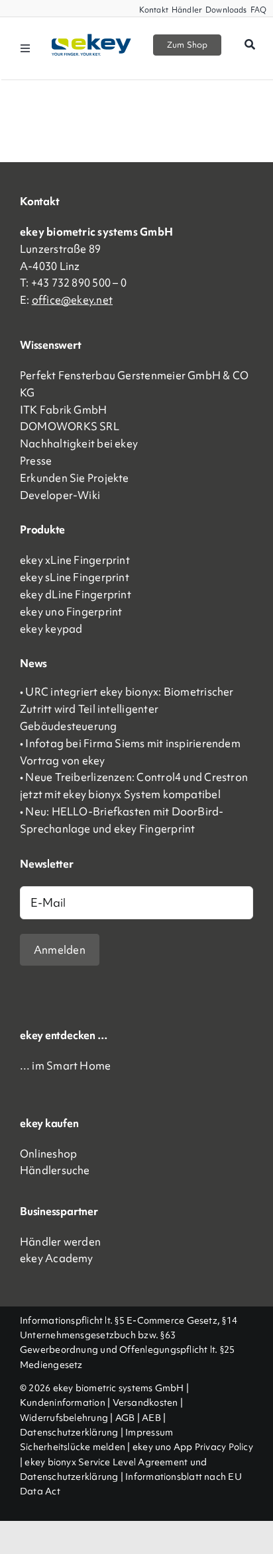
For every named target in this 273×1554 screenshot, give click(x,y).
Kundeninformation (62, 1402)
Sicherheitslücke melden (72, 1447)
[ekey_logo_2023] (91, 38)
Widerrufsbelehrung (64, 1418)
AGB (125, 1418)
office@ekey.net (72, 300)
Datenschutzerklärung (69, 1432)
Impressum (149, 1432)
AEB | (154, 1418)
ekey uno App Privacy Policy (193, 1447)
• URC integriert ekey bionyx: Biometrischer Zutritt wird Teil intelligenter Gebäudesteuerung (127, 708)
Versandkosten (145, 1402)
